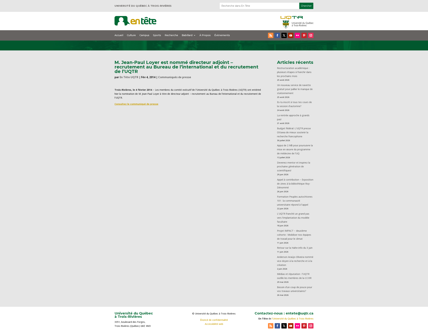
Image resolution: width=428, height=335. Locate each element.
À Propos (205, 35)
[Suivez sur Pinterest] (304, 35)
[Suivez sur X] (284, 35)
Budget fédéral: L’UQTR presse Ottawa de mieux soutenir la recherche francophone (294, 132)
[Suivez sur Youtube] (290, 35)
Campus (144, 35)
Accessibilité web (214, 323)
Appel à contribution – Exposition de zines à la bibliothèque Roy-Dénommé (295, 183)
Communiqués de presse (174, 77)
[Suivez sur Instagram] (310, 35)
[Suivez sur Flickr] (297, 35)
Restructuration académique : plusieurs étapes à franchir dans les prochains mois (294, 72)
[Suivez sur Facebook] (277, 35)
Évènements (222, 35)
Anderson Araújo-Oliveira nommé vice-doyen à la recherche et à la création (295, 261)
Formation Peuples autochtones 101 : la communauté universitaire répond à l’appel (294, 200)
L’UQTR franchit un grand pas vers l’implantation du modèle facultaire (293, 217)
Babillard (187, 35)
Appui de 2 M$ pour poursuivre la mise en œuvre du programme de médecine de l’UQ (295, 149)
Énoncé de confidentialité (214, 319)
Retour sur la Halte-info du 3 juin (294, 247)
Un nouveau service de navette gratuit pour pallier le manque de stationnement (295, 89)
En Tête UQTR (129, 77)
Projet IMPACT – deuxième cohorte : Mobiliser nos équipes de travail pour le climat (294, 234)
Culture (131, 35)
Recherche (171, 35)
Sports (157, 35)
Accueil (119, 35)
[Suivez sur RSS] (270, 35)
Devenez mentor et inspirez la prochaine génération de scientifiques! (293, 166)
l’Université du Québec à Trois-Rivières (292, 318)
